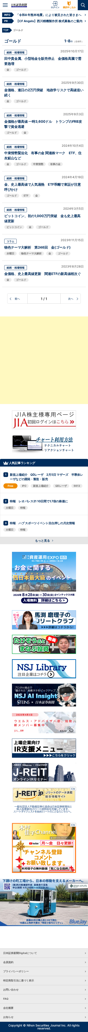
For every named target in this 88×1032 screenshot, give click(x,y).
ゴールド (21, 69)
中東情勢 (38, 164)
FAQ (5, 998)
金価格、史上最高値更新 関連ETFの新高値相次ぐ (42, 274)
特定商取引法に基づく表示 (18, 980)
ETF (26, 195)
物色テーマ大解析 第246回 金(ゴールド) (37, 247)
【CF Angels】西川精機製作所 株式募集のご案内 (49, 21)
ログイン (55, 7)
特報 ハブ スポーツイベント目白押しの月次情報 (42, 523)
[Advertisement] (44, 360)
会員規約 (8, 962)
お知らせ (8, 1017)
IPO (24, 485)
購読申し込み (69, 7)
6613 (77, 485)
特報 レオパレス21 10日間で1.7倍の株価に (39, 501)
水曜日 (10, 253)
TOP (6, 30)
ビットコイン (14, 227)
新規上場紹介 (40, 485)
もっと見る (43, 540)
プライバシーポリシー (16, 971)
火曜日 (9, 507)
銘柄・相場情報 (16, 52)
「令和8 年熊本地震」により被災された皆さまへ (48, 15)
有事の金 (55, 164)
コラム (10, 241)
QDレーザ (61, 485)
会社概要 (8, 1007)
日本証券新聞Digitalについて (20, 953)
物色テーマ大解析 (31, 253)
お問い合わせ (11, 989)
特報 (22, 507)
